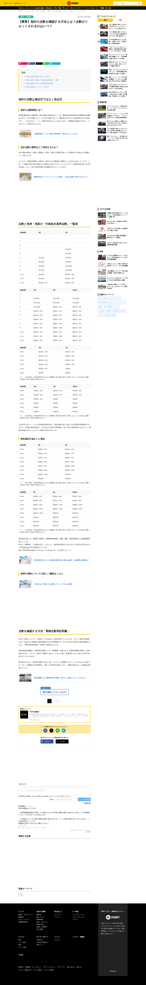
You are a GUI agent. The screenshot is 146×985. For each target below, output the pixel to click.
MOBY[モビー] (22, 11)
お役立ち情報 (40, 8)
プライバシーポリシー (49, 967)
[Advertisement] (54, 45)
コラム (101, 315)
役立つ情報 (39, 929)
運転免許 (39, 914)
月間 (120, 20)
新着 (20, 895)
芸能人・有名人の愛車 (105, 306)
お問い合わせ (71, 967)
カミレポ (57, 940)
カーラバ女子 (103, 298)
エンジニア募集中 (49, 970)
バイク (117, 306)
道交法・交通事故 (40, 11)
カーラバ (121, 302)
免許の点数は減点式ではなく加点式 (38, 76)
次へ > (59, 701)
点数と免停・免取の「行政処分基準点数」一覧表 (42, 80)
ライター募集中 (37, 970)
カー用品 (58, 8)
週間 (105, 20)
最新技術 (21, 917)
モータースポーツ (77, 8)
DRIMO (116, 311)
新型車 (109, 311)
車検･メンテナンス (41, 922)
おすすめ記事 (103, 302)
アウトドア (57, 914)
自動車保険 (39, 919)
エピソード (113, 302)
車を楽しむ (50, 8)
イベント (87, 8)
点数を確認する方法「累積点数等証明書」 (40, 83)
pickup (108, 315)
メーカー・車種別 (99, 8)
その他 (109, 8)
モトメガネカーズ (115, 298)
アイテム (75, 919)
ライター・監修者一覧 (24, 970)
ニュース (30, 8)
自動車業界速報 (22, 922)
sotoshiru (101, 311)
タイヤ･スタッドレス (79, 917)
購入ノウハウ (40, 917)
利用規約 (88, 831)
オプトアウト (61, 967)
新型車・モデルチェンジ (25, 914)
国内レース (39, 945)
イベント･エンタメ (23, 919)
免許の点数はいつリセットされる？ (38, 87)
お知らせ (78, 967)
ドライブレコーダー (78, 914)
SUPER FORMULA (42, 942)
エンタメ (66, 8)
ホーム (22, 8)
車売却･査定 (40, 924)
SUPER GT (39, 940)
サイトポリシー (36, 967)
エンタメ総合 (22, 947)
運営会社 (21, 967)
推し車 (123, 311)
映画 (19, 940)
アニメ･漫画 (22, 942)
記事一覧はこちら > (35, 719)
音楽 (19, 945)
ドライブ (57, 917)
